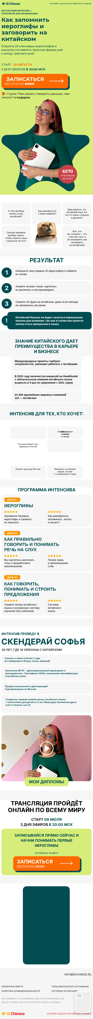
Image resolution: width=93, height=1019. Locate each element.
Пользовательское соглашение (70, 986)
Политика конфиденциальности (21, 991)
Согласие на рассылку (65, 991)
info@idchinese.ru (77, 974)
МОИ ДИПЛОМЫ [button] (46, 781)
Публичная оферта (12, 986)
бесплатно (19, 84)
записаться (25, 79)
